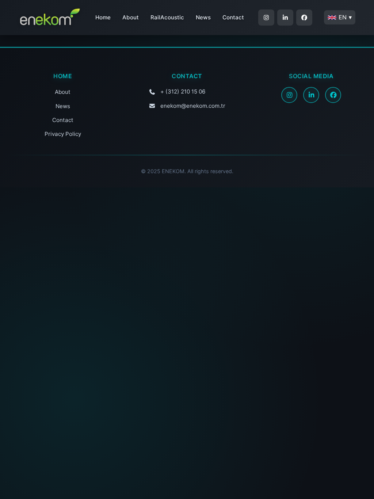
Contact (233, 17)
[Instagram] (289, 95)
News (203, 17)
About (130, 17)
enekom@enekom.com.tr (192, 105)
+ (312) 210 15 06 (182, 91)
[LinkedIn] (311, 95)
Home (103, 17)
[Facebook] (333, 95)
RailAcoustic (167, 17)
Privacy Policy (63, 133)
